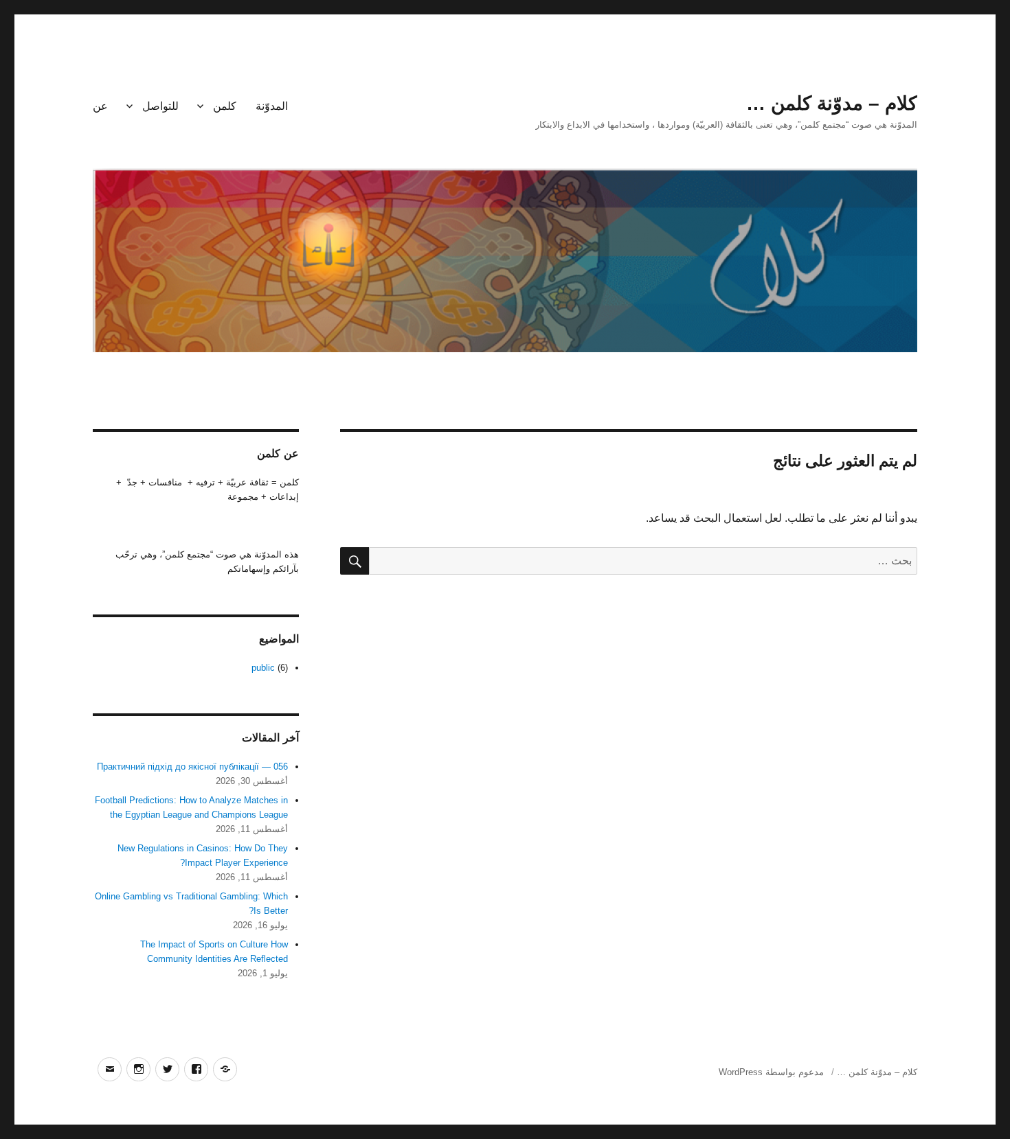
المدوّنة (272, 106)
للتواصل (160, 106)
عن (100, 106)
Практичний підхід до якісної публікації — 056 (192, 766)
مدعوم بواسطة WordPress (771, 1072)
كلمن (224, 106)
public (263, 668)
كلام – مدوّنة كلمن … (831, 103)
